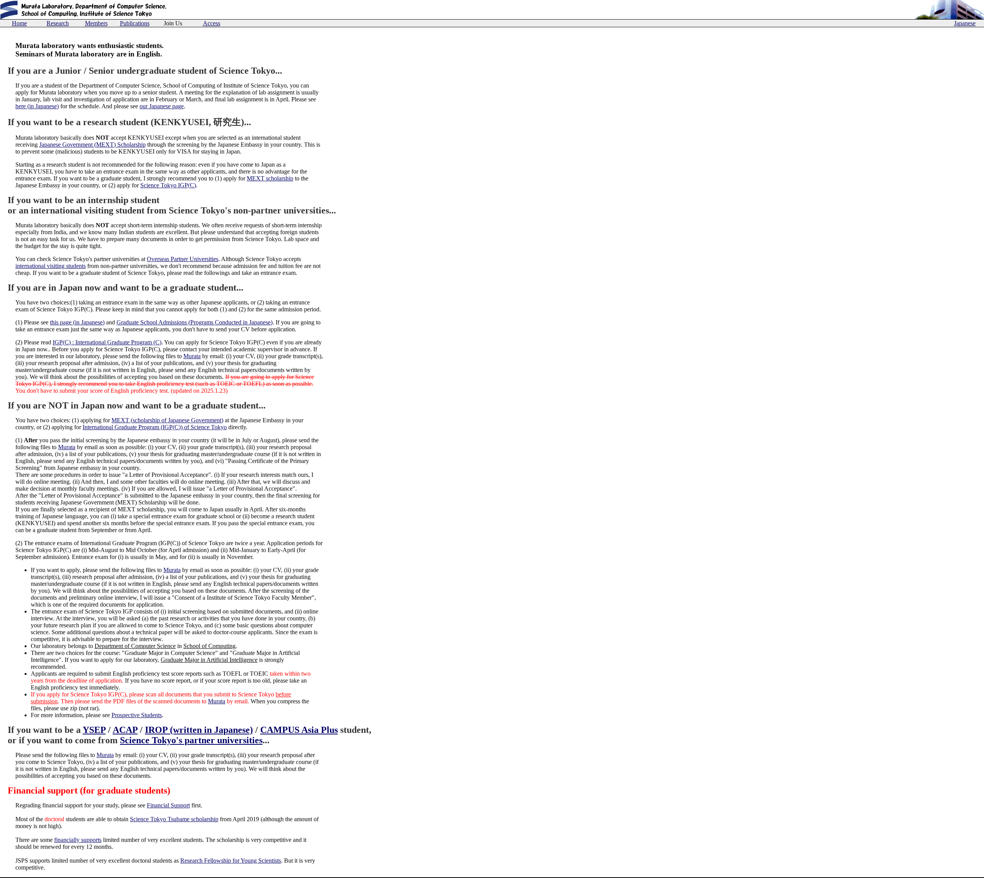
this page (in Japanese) (77, 322)
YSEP (94, 730)
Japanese (965, 23)
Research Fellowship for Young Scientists (230, 860)
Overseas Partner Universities (182, 259)
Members (96, 23)
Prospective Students (136, 715)
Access (211, 23)
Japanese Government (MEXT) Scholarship (92, 144)
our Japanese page (162, 106)
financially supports (77, 840)
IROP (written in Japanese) (199, 730)
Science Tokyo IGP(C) (168, 185)
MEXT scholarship (270, 178)
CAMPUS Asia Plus (299, 730)
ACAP (125, 730)
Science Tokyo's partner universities (191, 740)
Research (58, 23)
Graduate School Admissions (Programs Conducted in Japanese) (194, 322)
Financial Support (168, 805)
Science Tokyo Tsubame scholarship (174, 819)
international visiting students (50, 266)
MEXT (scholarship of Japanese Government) (167, 420)
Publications (135, 23)
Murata (192, 356)
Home (19, 23)
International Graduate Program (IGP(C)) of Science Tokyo (155, 427)
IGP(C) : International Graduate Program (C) (107, 342)
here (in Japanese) (37, 106)
